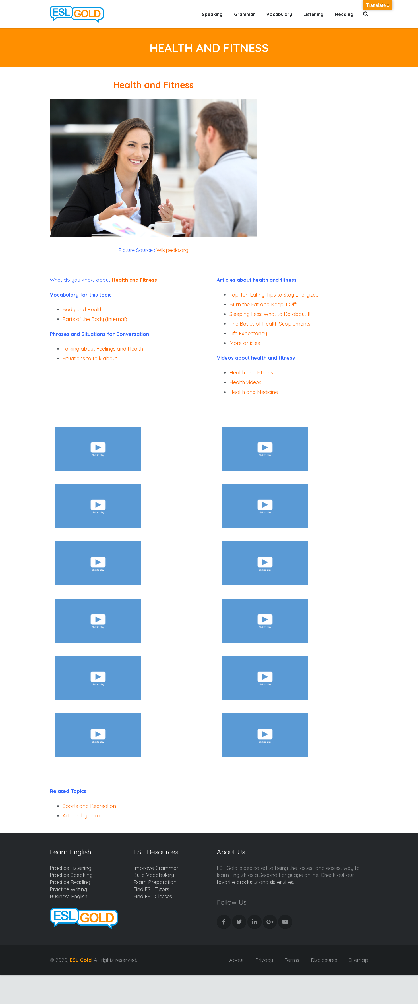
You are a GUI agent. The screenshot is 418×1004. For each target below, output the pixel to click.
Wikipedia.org (172, 250)
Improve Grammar (156, 868)
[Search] (366, 14)
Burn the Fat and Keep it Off (262, 304)
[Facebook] (224, 922)
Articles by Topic (82, 815)
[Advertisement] (320, 132)
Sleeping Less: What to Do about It (270, 314)
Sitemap (358, 960)
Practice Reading (70, 882)
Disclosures (324, 960)
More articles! (245, 343)
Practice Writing (68, 889)
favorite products (237, 882)
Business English (68, 896)
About (236, 960)
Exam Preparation (155, 882)
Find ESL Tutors (151, 889)
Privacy (264, 960)
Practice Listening (70, 868)
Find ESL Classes (152, 896)
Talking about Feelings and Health (103, 348)
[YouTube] (285, 922)
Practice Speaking (71, 875)
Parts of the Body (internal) (95, 319)
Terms (292, 960)
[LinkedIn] (254, 922)
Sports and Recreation (89, 806)
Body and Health (83, 309)
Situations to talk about (90, 358)
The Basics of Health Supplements (269, 323)
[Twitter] (239, 922)
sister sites (281, 882)
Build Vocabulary (153, 875)
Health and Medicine (253, 392)
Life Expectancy (248, 333)
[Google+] (270, 922)
